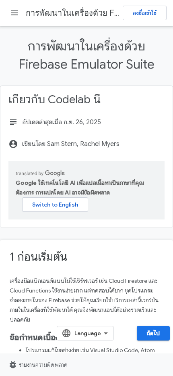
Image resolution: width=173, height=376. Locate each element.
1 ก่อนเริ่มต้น (38, 257)
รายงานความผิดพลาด (38, 364)
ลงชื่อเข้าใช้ (145, 13)
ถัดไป (153, 333)
